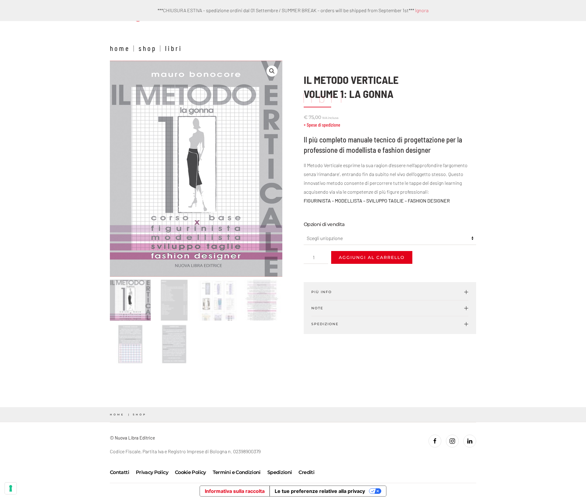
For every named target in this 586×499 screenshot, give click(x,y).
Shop (148, 48)
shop (139, 414)
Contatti (119, 472)
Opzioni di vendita (324, 224)
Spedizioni (279, 472)
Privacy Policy (152, 472)
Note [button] (317, 308)
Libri (173, 48)
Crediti (306, 472)
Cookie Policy (190, 472)
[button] (271, 71)
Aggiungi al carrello (372, 257)
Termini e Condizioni (237, 472)
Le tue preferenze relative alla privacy (320, 491)
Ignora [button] (422, 10)
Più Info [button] (321, 292)
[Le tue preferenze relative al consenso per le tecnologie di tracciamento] (10, 488)
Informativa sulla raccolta (235, 491)
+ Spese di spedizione (322, 124)
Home (120, 48)
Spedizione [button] (324, 324)
